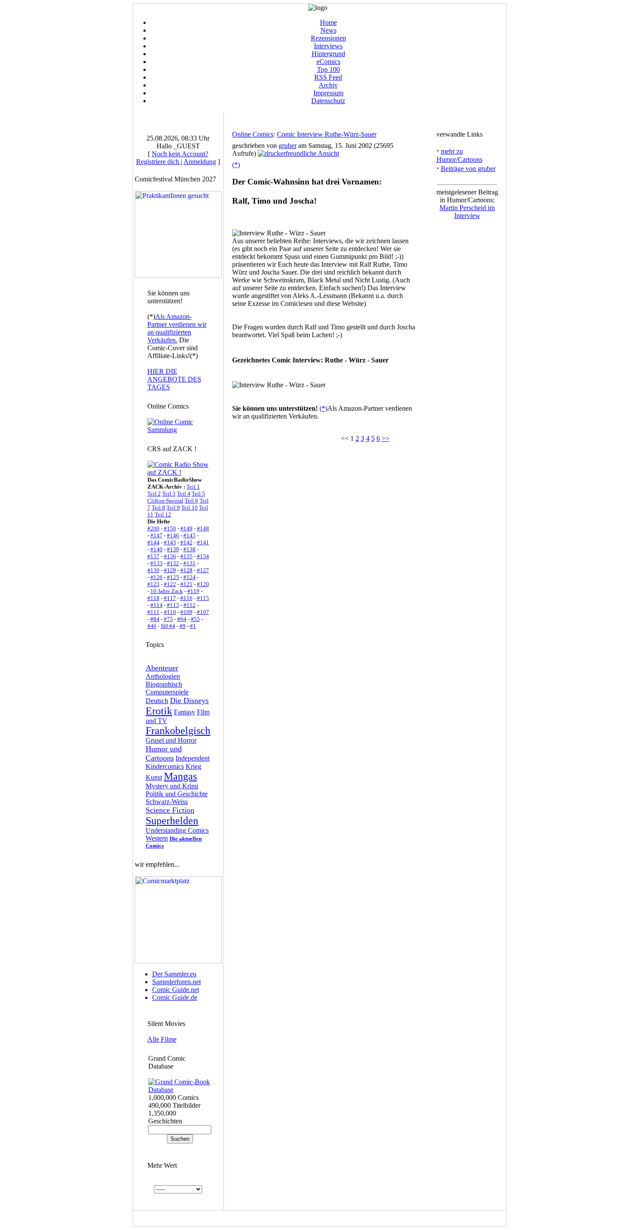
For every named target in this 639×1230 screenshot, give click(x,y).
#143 (170, 542)
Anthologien (163, 676)
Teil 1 (193, 486)
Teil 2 (154, 493)
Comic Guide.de (174, 997)
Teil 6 (191, 500)
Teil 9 (173, 507)
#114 (156, 605)
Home (328, 22)
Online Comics (252, 134)
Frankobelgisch (178, 730)
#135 (186, 556)
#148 (203, 528)
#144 (153, 542)
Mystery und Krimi (172, 786)
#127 (203, 570)
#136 (170, 556)
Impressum (328, 93)
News (328, 30)
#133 (156, 563)
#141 (203, 542)
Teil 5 (198, 493)
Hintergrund (328, 53)
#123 (153, 584)
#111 (153, 612)
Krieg (193, 766)
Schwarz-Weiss (167, 801)
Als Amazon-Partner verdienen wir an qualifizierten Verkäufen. (176, 328)
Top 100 (328, 69)
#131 (189, 563)
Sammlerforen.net (176, 981)
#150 (170, 528)
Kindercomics (165, 766)
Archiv (328, 85)
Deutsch (157, 700)
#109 (186, 612)
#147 (156, 535)
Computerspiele (167, 692)
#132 (173, 563)
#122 (170, 584)
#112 (189, 605)
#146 (173, 535)
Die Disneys (189, 700)
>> (385, 438)
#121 (186, 584)
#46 (151, 626)
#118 (153, 598)
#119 (193, 591)
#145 (189, 535)
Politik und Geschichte (177, 794)
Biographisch (164, 684)
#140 (156, 549)
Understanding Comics (177, 830)
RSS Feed (328, 77)
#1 (193, 626)
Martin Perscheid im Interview (467, 211)
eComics (328, 61)
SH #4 (168, 626)
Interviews (328, 46)
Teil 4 (183, 493)
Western (157, 838)
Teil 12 (163, 514)
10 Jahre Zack (166, 591)
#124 (189, 577)
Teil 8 (158, 507)
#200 (153, 528)
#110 (170, 612)
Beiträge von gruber (468, 168)
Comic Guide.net (175, 989)
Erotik (159, 711)
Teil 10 (189, 507)
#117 (170, 598)
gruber (287, 145)
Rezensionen (328, 38)
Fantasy (184, 712)
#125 (173, 577)
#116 (186, 598)
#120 (203, 584)
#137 (153, 556)
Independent (193, 758)
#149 (186, 528)
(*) (236, 164)
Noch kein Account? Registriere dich (172, 157)
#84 (155, 619)
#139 (173, 549)
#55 (195, 619)
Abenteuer (162, 668)
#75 (168, 619)
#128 (186, 570)
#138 (189, 549)
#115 (203, 598)
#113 (173, 605)
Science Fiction (170, 810)
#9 (183, 626)
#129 (170, 570)
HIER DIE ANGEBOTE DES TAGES (174, 379)
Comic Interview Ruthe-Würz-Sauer (326, 134)
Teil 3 (169, 493)
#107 (203, 612)
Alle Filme (161, 1039)
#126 (156, 577)
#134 (203, 556)
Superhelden (172, 820)
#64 (181, 619)
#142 (186, 542)
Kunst (154, 777)
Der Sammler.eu (174, 974)
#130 (153, 570)
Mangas (180, 776)
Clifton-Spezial (165, 500)
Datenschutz (328, 100)
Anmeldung (199, 161)
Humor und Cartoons (164, 753)
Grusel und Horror (171, 740)
